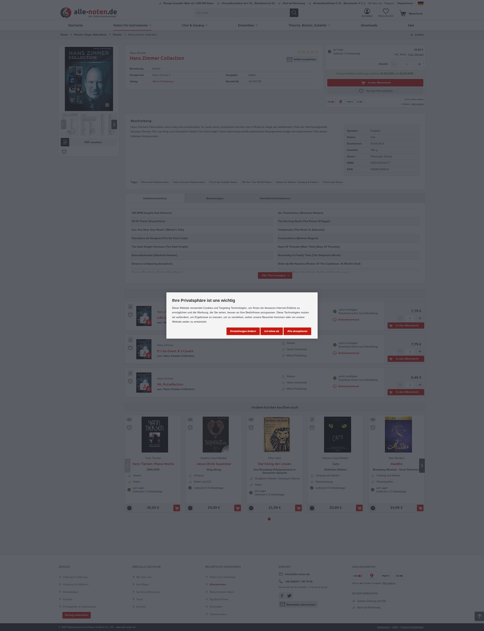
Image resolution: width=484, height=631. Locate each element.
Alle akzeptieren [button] (297, 331)
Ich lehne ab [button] (271, 331)
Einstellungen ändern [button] (243, 331)
